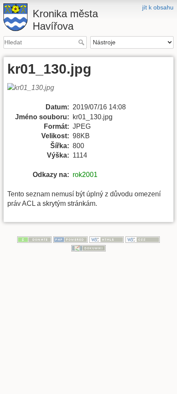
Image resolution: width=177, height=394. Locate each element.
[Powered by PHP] (70, 239)
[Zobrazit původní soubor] (35, 92)
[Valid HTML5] (106, 239)
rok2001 (85, 174)
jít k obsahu (158, 7)
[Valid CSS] (142, 239)
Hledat (82, 42)
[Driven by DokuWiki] (88, 247)
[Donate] (34, 239)
